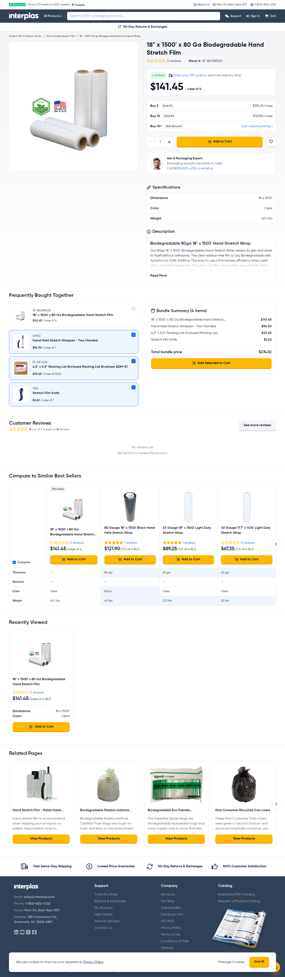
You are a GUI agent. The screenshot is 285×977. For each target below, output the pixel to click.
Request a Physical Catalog (239, 901)
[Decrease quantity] (151, 142)
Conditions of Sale (175, 941)
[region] (73, 106)
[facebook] (34, 932)
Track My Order (106, 894)
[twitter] (28, 932)
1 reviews (130, 543)
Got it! (259, 961)
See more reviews (257, 425)
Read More (158, 275)
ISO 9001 (167, 921)
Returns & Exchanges (110, 901)
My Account (104, 908)
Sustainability (171, 908)
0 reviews (77, 543)
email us (207, 168)
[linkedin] (16, 932)
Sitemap (167, 948)
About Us (168, 894)
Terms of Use (170, 934)
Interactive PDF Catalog (236, 894)
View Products (41, 838)
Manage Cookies (231, 962)
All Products (52, 16)
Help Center (104, 914)
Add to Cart (222, 141)
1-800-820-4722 (37, 903)
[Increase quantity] (169, 142)
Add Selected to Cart (214, 363)
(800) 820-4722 (185, 168)
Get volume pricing (256, 126)
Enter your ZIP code (188, 75)
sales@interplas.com (39, 897)
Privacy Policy (171, 928)
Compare (24, 562)
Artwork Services (107, 921)
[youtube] (22, 932)
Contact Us (103, 928)
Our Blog (167, 901)
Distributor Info (172, 914)
